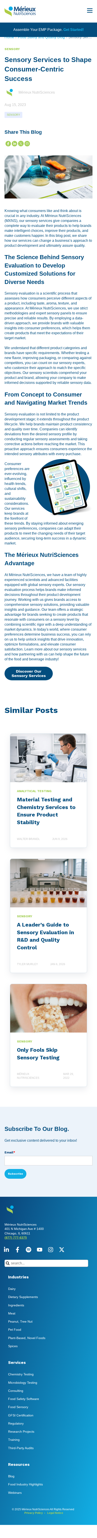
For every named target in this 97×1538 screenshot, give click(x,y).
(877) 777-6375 (16, 1237)
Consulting (15, 1391)
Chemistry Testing (21, 1374)
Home (9, 37)
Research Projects (21, 1431)
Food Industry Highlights (25, 1484)
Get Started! (73, 30)
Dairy (12, 1289)
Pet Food (14, 1329)
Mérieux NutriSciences (36, 92)
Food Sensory (18, 1407)
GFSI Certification (20, 1415)
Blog (11, 1476)
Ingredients (16, 1305)
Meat (11, 1313)
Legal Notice (55, 1513)
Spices (13, 1346)
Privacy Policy (33, 1513)
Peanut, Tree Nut (20, 1321)
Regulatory (16, 1423)
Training (14, 1439)
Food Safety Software (23, 1399)
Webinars (15, 1492)
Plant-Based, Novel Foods (26, 1338)
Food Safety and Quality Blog (41, 37)
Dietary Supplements (23, 1297)
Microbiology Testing (22, 1382)
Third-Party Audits (21, 1448)
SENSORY (13, 114)
